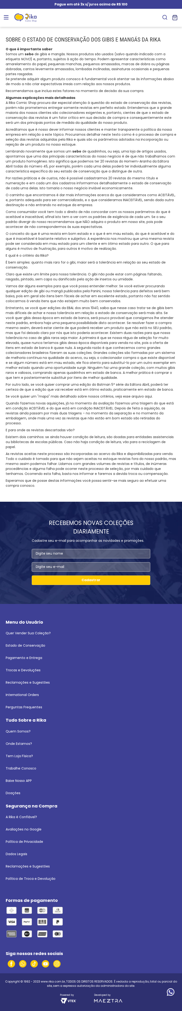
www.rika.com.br (53, 981)
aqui (148, 396)
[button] (165, 18)
